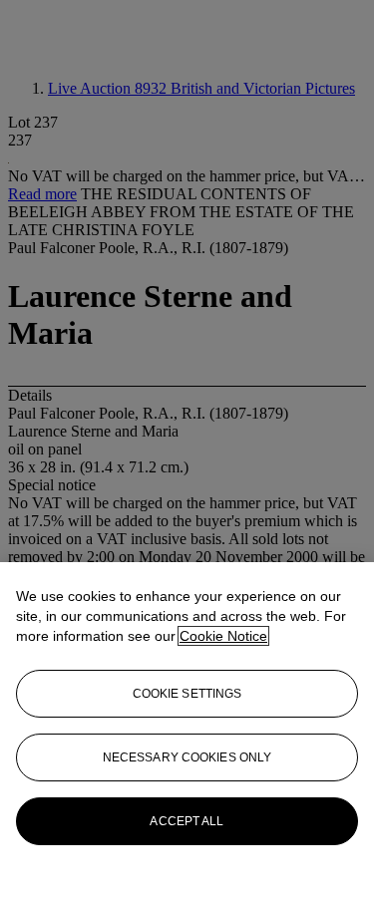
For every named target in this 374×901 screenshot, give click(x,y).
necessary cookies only (187, 757)
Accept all (186, 821)
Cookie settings (187, 694)
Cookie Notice (223, 636)
